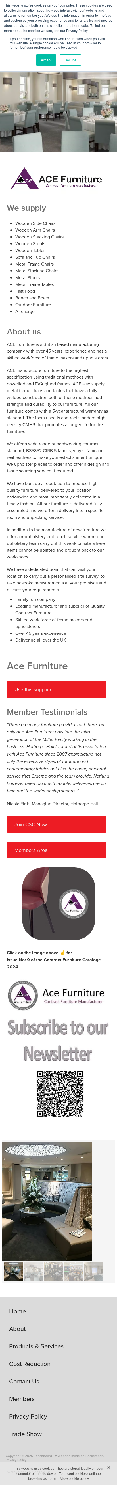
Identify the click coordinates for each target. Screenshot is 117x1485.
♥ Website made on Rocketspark (79, 1455)
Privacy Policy (16, 1459)
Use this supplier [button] (32, 689)
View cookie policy (74, 1479)
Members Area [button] (30, 850)
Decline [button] (70, 59)
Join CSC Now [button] (30, 824)
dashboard (44, 1455)
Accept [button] (46, 59)
